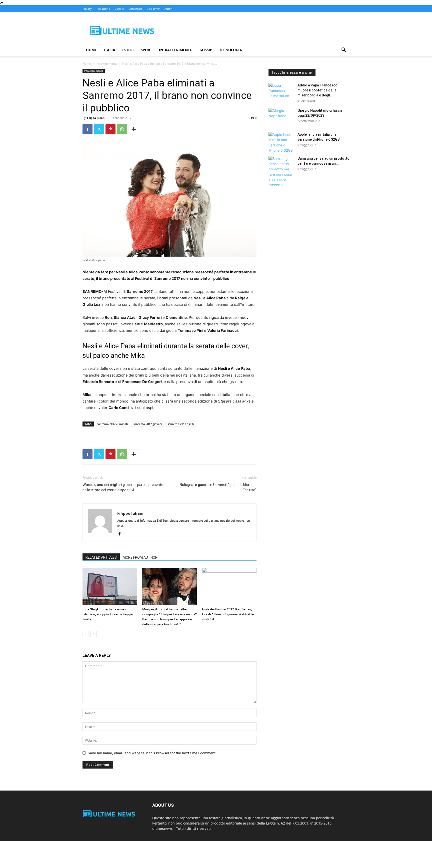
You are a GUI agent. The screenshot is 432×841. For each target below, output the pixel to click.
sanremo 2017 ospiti (181, 424)
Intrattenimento (175, 49)
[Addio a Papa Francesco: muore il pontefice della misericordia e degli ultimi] (281, 91)
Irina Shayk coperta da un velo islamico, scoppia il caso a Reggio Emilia (107, 614)
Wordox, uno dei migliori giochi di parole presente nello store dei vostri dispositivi (122, 487)
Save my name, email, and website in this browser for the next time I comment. (152, 753)
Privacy (87, 8)
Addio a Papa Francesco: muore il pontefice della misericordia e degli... (318, 90)
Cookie (119, 8)
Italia (109, 49)
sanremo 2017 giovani (147, 424)
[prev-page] (85, 634)
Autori (168, 8)
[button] (344, 50)
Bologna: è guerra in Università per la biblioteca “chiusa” (218, 487)
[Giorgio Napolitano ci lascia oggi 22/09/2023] (281, 116)
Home (91, 49)
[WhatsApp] (122, 129)
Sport (146, 49)
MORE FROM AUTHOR (140, 557)
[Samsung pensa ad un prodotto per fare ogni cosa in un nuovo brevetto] (281, 171)
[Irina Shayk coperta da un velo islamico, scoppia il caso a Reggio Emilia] (109, 586)
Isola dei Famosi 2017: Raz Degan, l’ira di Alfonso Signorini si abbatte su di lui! (228, 614)
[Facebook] (87, 129)
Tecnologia (230, 49)
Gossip (206, 49)
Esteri (128, 49)
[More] (133, 129)
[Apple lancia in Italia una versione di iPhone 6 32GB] (281, 142)
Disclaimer (153, 8)
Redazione (103, 8)
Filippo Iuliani (96, 118)
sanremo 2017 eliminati (112, 424)
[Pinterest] (111, 129)
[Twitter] (99, 129)
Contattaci (135, 8)
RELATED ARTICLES (101, 557)
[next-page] (93, 634)
